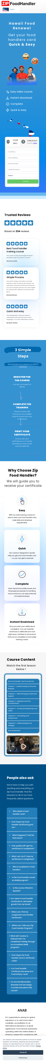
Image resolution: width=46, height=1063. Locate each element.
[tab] (12, 141)
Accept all (23, 1052)
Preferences (23, 1058)
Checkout (26, 181)
